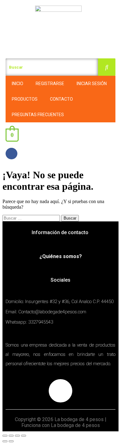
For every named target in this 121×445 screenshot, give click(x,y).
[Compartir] (11, 436)
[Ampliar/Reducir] (23, 436)
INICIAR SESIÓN (92, 83)
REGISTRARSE (50, 83)
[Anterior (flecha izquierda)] (4, 441)
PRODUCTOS (25, 99)
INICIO (17, 83)
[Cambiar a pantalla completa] (17, 436)
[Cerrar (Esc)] (4, 436)
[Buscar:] (31, 217)
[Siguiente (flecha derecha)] (11, 441)
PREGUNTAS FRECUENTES (38, 114)
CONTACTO (61, 99)
